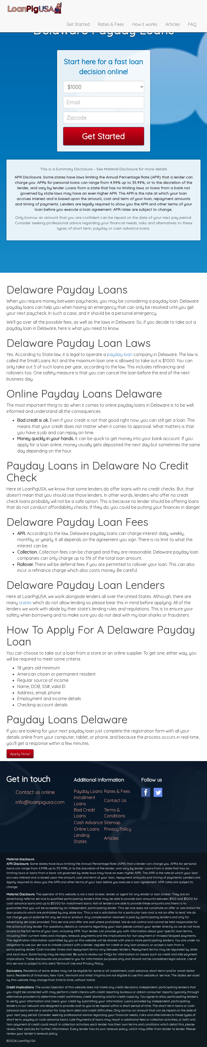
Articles (172, 24)
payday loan (119, 354)
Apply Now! (20, 753)
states (25, 602)
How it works (144, 24)
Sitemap (112, 822)
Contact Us (115, 800)
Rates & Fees (111, 24)
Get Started (78, 24)
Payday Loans (88, 791)
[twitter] (157, 792)
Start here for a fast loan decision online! (103, 66)
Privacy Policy (117, 829)
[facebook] (145, 792)
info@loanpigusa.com (40, 802)
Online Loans (86, 829)
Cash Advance (88, 822)
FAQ (192, 24)
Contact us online (35, 792)
